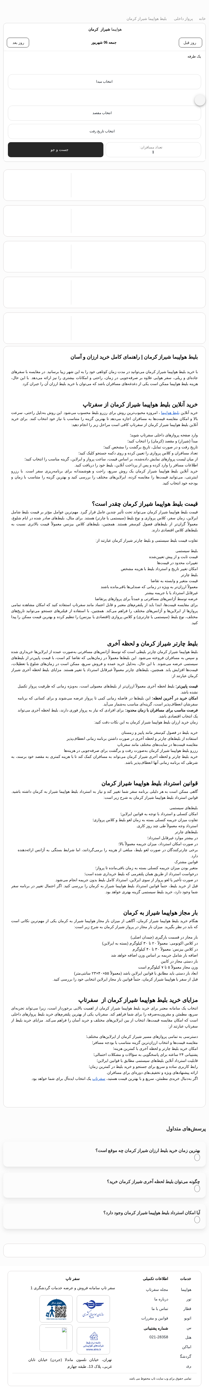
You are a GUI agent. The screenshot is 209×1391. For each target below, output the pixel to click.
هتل (188, 1337)
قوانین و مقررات (154, 1318)
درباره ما (161, 1299)
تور (188, 1299)
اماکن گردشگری (185, 1356)
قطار (187, 1308)
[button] (104, 62)
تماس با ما (160, 1308)
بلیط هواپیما (170, 412)
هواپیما (186, 1289)
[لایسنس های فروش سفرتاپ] (93, 1321)
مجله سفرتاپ (157, 1289)
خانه (202, 18)
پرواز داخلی (183, 18)
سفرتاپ (98, 1078)
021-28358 (158, 1337)
